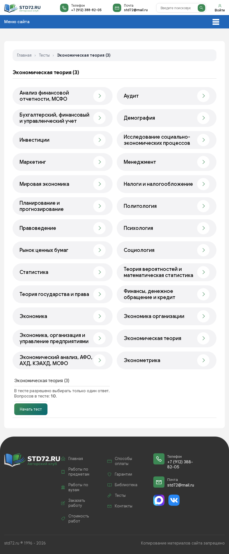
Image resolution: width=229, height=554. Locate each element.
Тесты (44, 55)
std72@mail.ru (136, 10)
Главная (24, 55)
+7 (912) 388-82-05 (86, 10)
